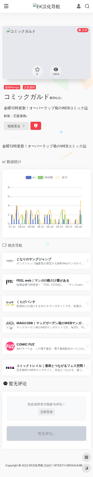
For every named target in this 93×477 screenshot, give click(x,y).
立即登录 (46, 412)
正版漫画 (29, 87)
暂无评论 (18, 383)
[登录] (78, 6)
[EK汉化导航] (46, 6)
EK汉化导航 (36, 465)
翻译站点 (55, 98)
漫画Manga (12, 87)
